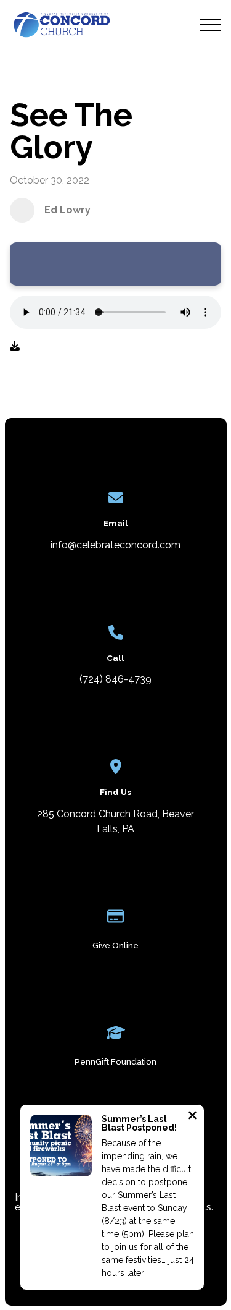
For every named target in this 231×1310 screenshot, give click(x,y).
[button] (210, 24)
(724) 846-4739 (115, 679)
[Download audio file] (15, 346)
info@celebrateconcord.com (115, 545)
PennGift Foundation (115, 1061)
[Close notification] (192, 1117)
